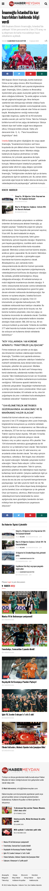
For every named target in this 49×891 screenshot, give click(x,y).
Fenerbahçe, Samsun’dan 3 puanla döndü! (18, 649)
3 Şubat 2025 (19, 824)
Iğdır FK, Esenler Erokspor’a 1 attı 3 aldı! (18, 714)
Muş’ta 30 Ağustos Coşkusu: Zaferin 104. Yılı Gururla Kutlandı (30, 208)
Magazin (5, 878)
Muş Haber (16, 878)
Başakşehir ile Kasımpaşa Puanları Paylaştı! (19, 681)
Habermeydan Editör (16, 41)
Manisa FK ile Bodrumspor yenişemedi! (17, 616)
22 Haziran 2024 (20, 833)
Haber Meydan (12, 885)
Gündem (35, 875)
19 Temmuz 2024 (20, 813)
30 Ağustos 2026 (21, 202)
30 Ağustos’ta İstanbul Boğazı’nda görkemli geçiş (30, 554)
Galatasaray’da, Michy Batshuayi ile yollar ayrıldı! (29, 820)
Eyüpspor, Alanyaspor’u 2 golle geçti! (16, 860)
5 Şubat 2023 (34, 41)
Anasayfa (5, 875)
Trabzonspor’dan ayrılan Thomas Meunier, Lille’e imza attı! (29, 809)
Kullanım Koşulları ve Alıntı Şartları (25, 799)
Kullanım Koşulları (19, 880)
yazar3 (22, 537)
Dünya (15, 875)
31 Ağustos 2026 (8, 620)
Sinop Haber (28, 878)
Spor (6, 611)
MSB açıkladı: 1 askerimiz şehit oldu (27, 829)
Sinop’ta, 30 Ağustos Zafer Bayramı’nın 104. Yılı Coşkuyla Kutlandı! (30, 197)
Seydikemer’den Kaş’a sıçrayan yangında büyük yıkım (29, 567)
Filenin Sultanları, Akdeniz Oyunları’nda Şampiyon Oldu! (23, 747)
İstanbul (5, 141)
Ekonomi (24, 875)
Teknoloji (5, 880)
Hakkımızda (33, 880)
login (9, 582)
